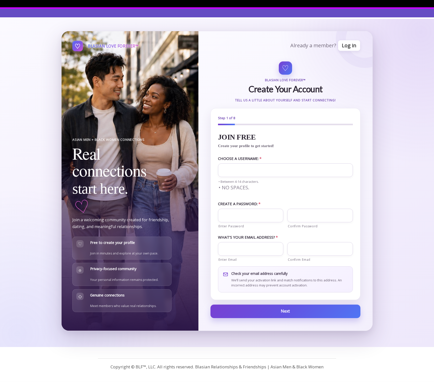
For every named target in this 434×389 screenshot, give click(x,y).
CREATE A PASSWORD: (239, 203)
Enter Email (228, 259)
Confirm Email (299, 259)
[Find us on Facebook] (334, 3)
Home (102, 13)
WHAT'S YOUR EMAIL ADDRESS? (248, 237)
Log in (349, 45)
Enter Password (231, 226)
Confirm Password (303, 226)
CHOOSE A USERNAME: (239, 158)
